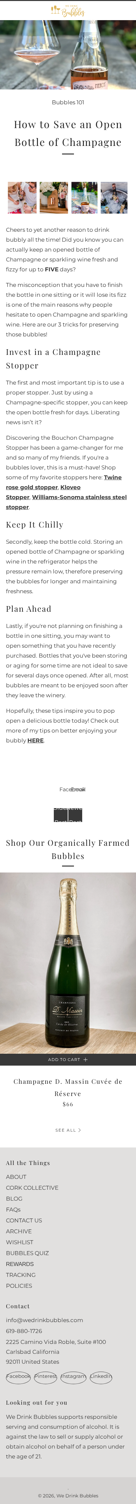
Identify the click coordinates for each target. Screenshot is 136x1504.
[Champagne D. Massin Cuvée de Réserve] (68, 963)
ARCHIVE (19, 1231)
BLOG (14, 1198)
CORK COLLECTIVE (32, 1187)
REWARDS (20, 1264)
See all (65, 1130)
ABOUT (16, 1177)
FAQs (13, 1209)
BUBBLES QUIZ (27, 1253)
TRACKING (21, 1275)
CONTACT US (24, 1220)
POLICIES (19, 1285)
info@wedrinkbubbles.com (44, 1320)
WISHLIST (19, 1242)
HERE (35, 740)
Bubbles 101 (68, 102)
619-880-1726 (24, 1331)
